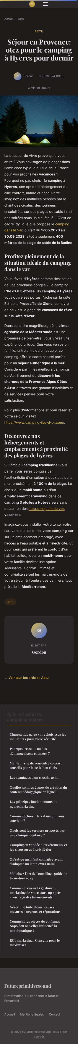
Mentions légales (32, 1014)
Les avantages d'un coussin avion (34, 777)
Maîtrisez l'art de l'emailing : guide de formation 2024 (38, 875)
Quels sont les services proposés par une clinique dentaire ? (37, 832)
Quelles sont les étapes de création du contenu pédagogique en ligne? (38, 789)
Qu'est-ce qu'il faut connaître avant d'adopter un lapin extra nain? (36, 861)
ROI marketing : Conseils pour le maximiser (35, 942)
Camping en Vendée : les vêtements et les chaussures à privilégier (38, 847)
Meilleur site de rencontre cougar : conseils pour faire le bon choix (36, 765)
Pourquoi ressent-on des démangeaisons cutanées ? (30, 750)
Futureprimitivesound (27, 986)
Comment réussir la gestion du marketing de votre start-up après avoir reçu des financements (35, 892)
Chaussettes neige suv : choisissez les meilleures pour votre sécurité (38, 736)
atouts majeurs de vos (47, 508)
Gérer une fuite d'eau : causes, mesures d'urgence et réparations (35, 909)
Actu (21, 19)
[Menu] (45, 3)
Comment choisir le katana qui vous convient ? (37, 818)
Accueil (9, 19)
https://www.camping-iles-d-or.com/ (34, 422)
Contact (54, 1014)
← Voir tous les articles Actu (26, 678)
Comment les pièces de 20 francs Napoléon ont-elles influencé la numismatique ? (35, 926)
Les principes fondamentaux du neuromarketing (33, 803)
